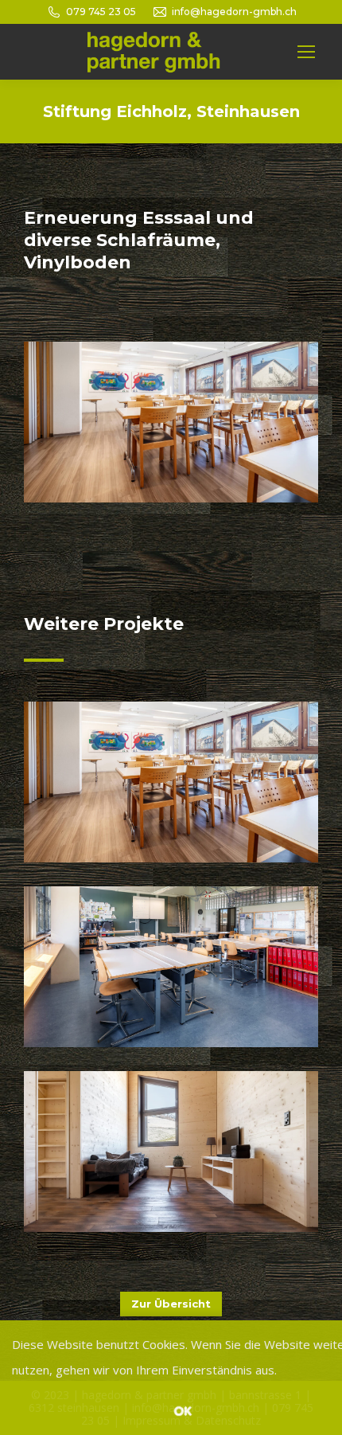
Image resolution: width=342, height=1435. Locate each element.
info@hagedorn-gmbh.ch (234, 12)
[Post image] (171, 782)
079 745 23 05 (101, 12)
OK (183, 1410)
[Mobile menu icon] (306, 52)
